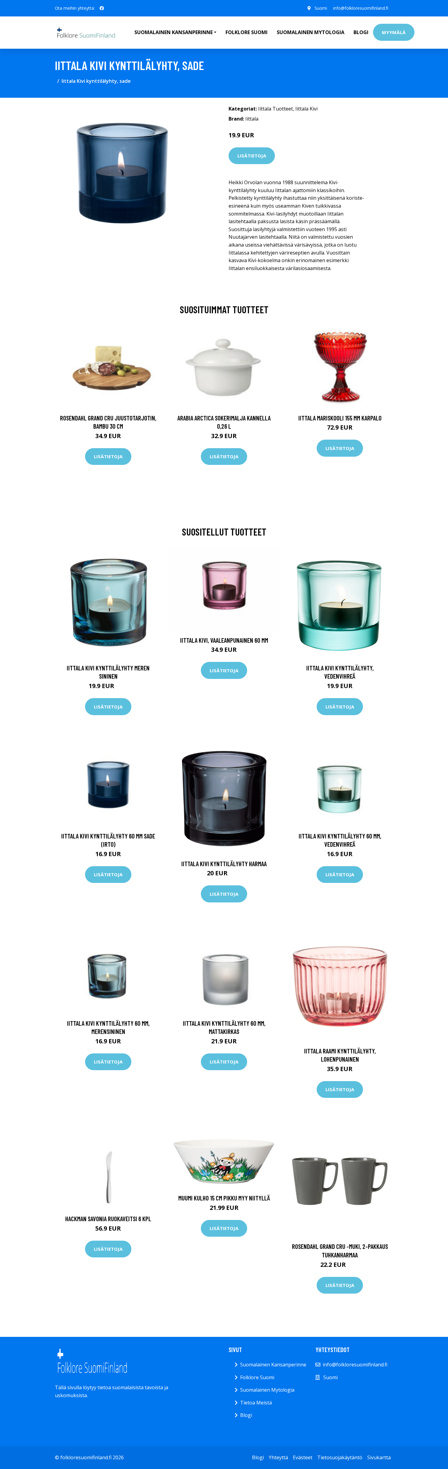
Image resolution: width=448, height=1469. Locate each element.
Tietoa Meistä (256, 1402)
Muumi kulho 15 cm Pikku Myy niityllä (224, 1198)
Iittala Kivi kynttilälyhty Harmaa (224, 863)
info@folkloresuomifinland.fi (360, 8)
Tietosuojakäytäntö (339, 1457)
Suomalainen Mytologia (310, 32)
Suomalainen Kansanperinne (273, 1364)
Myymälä (394, 32)
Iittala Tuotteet (275, 108)
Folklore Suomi (247, 32)
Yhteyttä (278, 1457)
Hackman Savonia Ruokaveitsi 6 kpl (108, 1218)
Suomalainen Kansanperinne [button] (173, 32)
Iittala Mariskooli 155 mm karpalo (340, 418)
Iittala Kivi (306, 108)
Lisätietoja (251, 156)
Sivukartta (379, 1457)
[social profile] (101, 8)
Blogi (361, 32)
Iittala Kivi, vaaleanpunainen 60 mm (224, 640)
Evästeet (302, 1457)
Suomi (321, 8)
